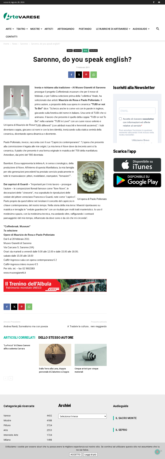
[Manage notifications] (157, 451)
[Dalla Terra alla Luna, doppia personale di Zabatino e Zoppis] (55, 355)
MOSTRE (35, 28)
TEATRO (20, 28)
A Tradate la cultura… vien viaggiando (87, 326)
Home (6, 43)
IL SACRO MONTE (126, 418)
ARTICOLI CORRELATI (19, 337)
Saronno (24, 43)
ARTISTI (49, 28)
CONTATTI (11, 36)
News (14, 43)
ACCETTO (75, 454)
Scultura (93, 50)
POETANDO (85, 28)
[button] (157, 29)
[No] (161, 450)
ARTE (8, 28)
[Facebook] (153, 2)
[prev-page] (6, 378)
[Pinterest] (86, 74)
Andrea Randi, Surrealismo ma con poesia (26, 326)
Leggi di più (90, 454)
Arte (85, 50)
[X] (79, 74)
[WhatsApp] (93, 74)
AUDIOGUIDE (140, 28)
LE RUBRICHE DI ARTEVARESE (112, 28)
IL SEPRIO (121, 429)
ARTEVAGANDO (66, 28)
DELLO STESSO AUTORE (55, 337)
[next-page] (11, 378)
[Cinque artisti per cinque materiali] (91, 355)
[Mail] (159, 2)
